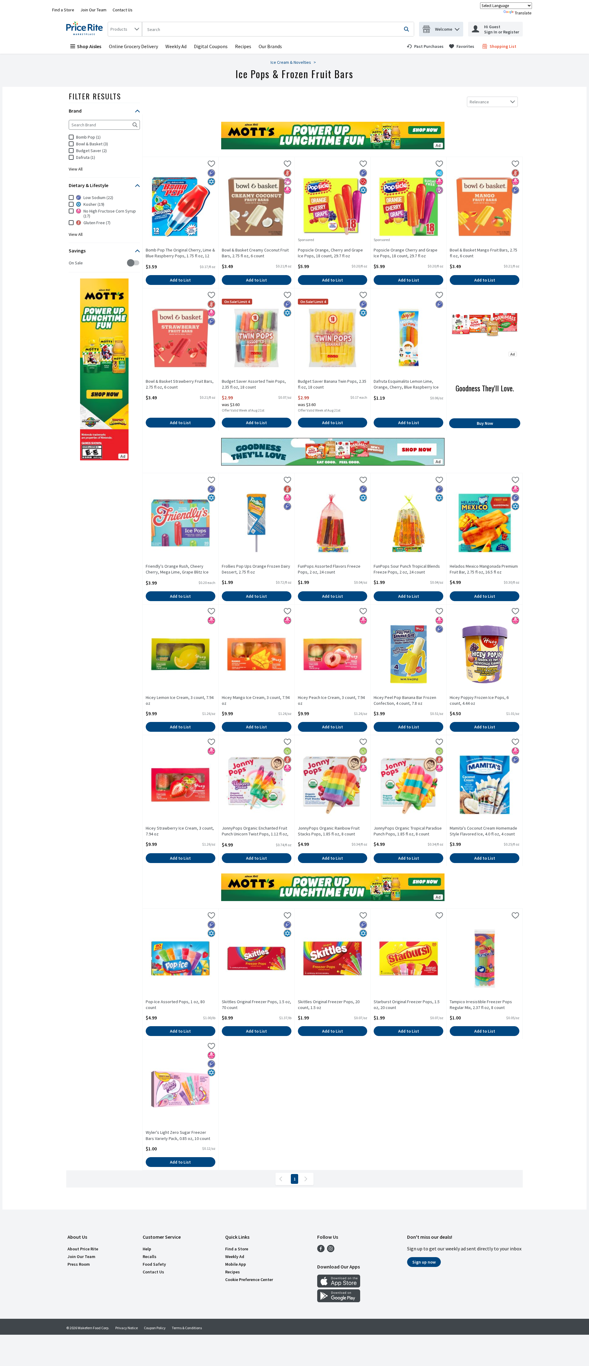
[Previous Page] (282, 1179)
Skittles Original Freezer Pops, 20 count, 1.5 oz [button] (329, 1005)
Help (147, 1249)
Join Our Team (93, 10)
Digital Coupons (211, 46)
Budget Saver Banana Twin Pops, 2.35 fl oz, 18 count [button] (332, 384)
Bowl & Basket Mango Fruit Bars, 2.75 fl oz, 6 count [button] (483, 253)
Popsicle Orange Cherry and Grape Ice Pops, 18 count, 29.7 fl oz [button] (405, 253)
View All (76, 169)
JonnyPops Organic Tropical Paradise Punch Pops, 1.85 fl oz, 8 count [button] (408, 831)
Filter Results (95, 96)
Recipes (243, 46)
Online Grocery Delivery (133, 46)
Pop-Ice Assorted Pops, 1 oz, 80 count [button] (175, 1005)
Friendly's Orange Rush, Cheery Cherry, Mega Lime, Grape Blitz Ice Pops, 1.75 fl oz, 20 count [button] (177, 569)
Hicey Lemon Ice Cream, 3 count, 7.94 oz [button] (180, 700)
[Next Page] (307, 1179)
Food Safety (154, 1264)
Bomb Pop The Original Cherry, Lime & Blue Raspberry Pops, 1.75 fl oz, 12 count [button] (180, 253)
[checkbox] (72, 263)
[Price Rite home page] (85, 29)
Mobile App (235, 1264)
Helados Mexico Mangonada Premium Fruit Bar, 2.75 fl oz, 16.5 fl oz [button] (484, 569)
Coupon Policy (155, 1328)
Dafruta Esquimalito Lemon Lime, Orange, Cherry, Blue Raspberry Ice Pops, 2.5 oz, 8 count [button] (406, 384)
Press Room (78, 1264)
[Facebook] (321, 1250)
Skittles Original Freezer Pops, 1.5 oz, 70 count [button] (256, 1005)
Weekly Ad (176, 46)
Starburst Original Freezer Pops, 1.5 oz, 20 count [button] (407, 1005)
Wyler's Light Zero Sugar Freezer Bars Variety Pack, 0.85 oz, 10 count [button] (178, 1135)
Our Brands (270, 46)
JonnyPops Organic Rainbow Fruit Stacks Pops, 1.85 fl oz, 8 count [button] (329, 831)
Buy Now (485, 423)
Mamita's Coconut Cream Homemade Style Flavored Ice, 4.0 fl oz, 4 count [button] (483, 831)
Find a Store (63, 10)
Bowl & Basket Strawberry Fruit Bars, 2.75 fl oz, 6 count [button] (180, 384)
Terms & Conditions (187, 1328)
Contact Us (123, 10)
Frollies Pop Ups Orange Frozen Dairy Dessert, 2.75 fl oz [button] (256, 569)
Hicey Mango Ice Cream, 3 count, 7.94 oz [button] (256, 700)
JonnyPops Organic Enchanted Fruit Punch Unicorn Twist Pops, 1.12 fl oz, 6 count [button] (255, 831)
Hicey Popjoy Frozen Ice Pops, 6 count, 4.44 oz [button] (479, 700)
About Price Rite (82, 1249)
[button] (457, 28)
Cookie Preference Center (249, 1279)
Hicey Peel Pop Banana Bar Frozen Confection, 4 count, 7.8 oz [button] (405, 700)
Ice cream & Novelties (291, 62)
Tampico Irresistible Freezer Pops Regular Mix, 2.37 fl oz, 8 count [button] (481, 1005)
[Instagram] (330, 1250)
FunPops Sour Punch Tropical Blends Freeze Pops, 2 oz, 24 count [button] (407, 569)
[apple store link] (338, 1286)
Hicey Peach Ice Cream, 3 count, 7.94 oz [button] (331, 700)
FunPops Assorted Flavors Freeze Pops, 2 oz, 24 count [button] (329, 569)
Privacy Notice (126, 1328)
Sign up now (424, 1262)
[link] (425, 46)
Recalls (149, 1256)
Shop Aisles (89, 46)
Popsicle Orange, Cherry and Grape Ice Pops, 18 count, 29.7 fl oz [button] (330, 253)
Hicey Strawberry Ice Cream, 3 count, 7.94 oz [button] (180, 831)
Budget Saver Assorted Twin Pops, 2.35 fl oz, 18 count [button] (254, 384)
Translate (523, 13)
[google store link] (338, 1300)
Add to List (180, 280)
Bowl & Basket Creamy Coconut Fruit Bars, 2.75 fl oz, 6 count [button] (255, 253)
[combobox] (125, 29)
